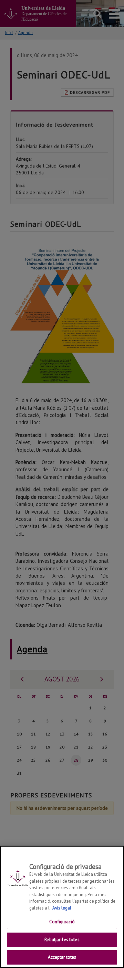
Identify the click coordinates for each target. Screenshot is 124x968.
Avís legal (61, 908)
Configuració (62, 922)
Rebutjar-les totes (61, 940)
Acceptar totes (62, 957)
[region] (62, 907)
